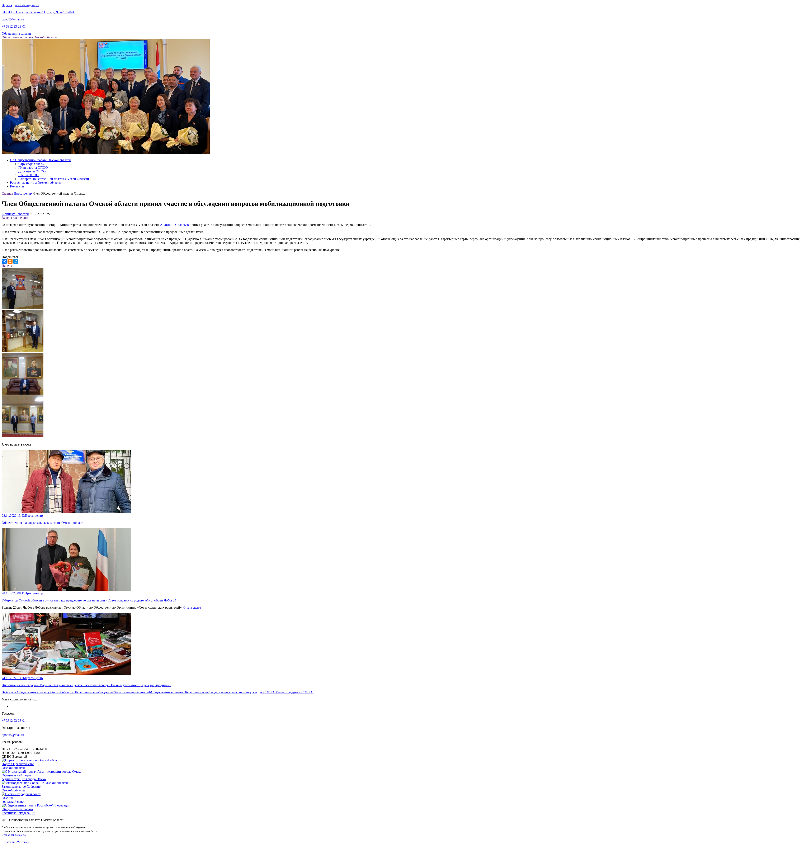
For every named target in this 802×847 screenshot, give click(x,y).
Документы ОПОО (32, 171)
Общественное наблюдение (93, 692)
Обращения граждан (16, 33)
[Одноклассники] (10, 261)
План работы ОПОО (33, 167)
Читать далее (192, 607)
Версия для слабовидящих (20, 5)
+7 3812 (14, 26)
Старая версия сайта (14, 834)
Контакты (17, 186)
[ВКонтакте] (4, 261)
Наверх (7, 265)
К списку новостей (15, 214)
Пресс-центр (23, 193)
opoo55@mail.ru (13, 19)
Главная (7, 193)
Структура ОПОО (31, 164)
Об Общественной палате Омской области (40, 160)
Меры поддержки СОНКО (294, 692)
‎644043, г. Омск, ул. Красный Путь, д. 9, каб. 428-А (38, 12)
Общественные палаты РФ (132, 692)
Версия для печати (15, 217)
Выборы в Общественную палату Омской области (38, 692)
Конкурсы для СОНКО (258, 692)
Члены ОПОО (28, 175)
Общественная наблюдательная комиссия (213, 692)
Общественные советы (167, 692)
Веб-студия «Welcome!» (16, 841)
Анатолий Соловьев (174, 225)
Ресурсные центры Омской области (35, 182)
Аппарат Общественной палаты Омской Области (53, 179)
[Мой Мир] (15, 261)
